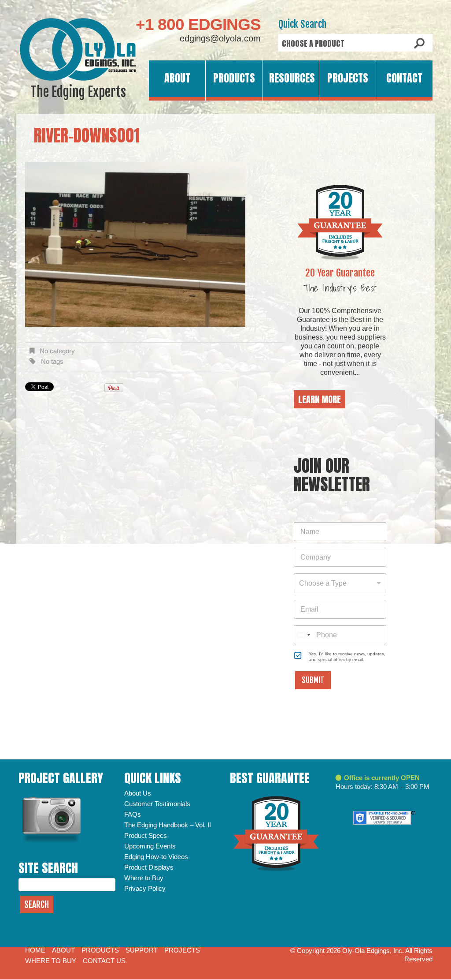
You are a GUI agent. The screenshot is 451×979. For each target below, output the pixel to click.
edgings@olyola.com (220, 38)
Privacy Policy (145, 888)
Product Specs (145, 835)
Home (35, 950)
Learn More (319, 399)
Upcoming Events (150, 846)
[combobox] (340, 583)
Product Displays (149, 867)
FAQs (132, 814)
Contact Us (104, 960)
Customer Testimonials (157, 803)
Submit (313, 680)
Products (234, 78)
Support (142, 950)
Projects (347, 78)
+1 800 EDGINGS (198, 24)
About (177, 78)
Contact (404, 78)
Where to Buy (143, 878)
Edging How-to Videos (156, 856)
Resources (292, 78)
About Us (137, 793)
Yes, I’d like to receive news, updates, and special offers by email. (347, 656)
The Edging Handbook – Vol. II (167, 825)
